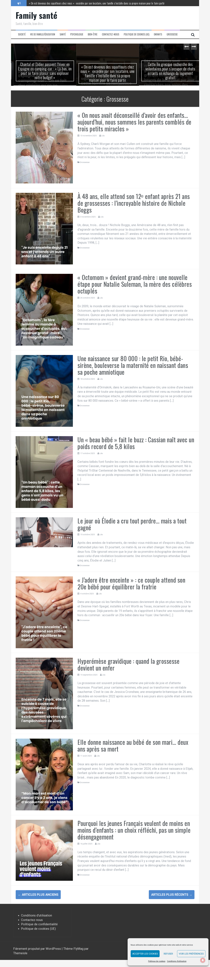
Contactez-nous (110, 34)
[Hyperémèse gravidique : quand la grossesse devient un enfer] (44, 693)
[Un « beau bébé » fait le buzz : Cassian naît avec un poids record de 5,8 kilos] (44, 471)
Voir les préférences (191, 953)
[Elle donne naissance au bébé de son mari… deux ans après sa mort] (44, 774)
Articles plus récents (171, 894)
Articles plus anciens (38, 894)
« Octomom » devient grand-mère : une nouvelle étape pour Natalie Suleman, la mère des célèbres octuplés (134, 283)
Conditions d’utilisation (176, 961)
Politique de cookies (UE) (136, 34)
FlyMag (78, 948)
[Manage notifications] (202, 960)
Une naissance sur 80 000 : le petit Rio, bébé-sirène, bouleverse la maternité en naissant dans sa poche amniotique (132, 365)
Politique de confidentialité (39, 924)
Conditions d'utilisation (36, 915)
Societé (22, 34)
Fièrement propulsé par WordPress (37, 948)
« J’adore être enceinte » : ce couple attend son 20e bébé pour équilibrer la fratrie (131, 583)
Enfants (158, 34)
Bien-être (92, 34)
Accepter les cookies (145, 953)
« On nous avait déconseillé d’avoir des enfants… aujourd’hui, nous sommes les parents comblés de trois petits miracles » (134, 121)
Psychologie (76, 34)
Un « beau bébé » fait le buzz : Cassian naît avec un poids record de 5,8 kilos (135, 443)
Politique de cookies (156, 961)
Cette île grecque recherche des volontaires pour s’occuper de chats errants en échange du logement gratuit (168, 70)
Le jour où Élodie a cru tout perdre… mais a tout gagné (131, 524)
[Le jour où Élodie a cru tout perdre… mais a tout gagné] (44, 532)
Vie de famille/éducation (42, 34)
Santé (63, 34)
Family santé (36, 15)
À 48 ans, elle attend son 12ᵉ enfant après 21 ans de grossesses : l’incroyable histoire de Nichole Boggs (133, 202)
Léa (103, 135)
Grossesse (172, 34)
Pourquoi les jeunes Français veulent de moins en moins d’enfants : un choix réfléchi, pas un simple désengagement (133, 829)
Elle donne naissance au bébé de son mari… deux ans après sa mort (132, 745)
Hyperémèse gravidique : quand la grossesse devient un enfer (128, 664)
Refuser (168, 953)
